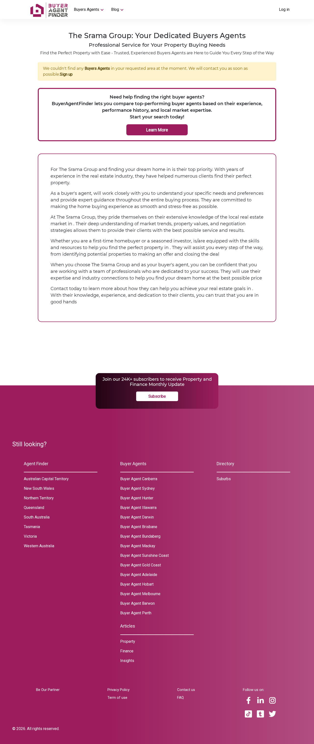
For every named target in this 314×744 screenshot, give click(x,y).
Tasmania (32, 526)
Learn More (157, 129)
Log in (284, 9)
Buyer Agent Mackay (137, 546)
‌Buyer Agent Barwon (137, 603)
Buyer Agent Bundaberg (140, 536)
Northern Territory (39, 498)
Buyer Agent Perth (135, 613)
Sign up (66, 74)
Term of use (117, 697)
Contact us (186, 690)
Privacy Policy (118, 690)
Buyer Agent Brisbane (138, 526)
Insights (127, 660)
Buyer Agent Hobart (137, 584)
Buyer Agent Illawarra (138, 507)
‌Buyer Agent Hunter (136, 498)
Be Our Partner (48, 690)
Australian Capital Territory (46, 479)
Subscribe (157, 396)
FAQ (180, 697)
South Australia (37, 517)
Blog (115, 9)
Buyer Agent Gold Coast (140, 565)
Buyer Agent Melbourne (140, 593)
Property (127, 641)
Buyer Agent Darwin (137, 517)
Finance (126, 651)
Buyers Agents (86, 9)
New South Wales (39, 488)
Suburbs (224, 479)
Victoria (30, 536)
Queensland (34, 507)
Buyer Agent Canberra (138, 479)
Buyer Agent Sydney (137, 488)
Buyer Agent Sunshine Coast (144, 555)
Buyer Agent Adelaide (138, 574)
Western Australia (39, 546)
